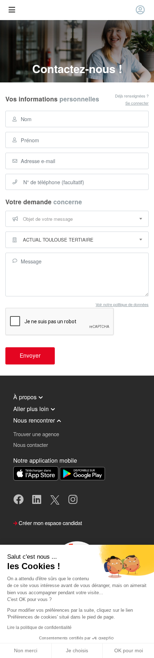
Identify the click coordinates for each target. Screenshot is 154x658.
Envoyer (30, 355)
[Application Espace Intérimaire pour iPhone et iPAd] (36, 472)
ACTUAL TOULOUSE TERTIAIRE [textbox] (58, 239)
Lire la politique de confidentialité (39, 627)
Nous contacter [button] (30, 444)
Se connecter (137, 103)
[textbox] (77, 219)
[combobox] (77, 219)
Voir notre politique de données (122, 304)
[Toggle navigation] (12, 10)
